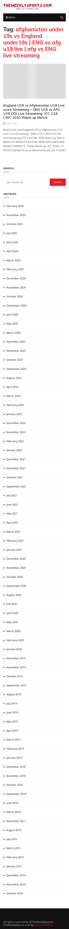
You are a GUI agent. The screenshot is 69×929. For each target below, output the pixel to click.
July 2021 (11, 495)
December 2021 (16, 459)
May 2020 (12, 622)
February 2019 (15, 748)
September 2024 (16, 305)
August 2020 (13, 595)
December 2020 (16, 558)
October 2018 (14, 785)
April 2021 (12, 522)
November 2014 (16, 884)
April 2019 (12, 730)
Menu (11, 17)
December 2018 (16, 767)
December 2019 (16, 658)
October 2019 (14, 676)
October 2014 (14, 893)
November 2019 (16, 667)
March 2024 (13, 332)
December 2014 (16, 875)
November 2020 (16, 568)
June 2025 (12, 242)
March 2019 (13, 739)
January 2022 (14, 450)
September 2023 (16, 369)
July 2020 (11, 604)
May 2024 (12, 323)
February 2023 (15, 405)
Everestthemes (43, 925)
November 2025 (16, 215)
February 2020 (15, 640)
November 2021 (16, 468)
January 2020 (14, 649)
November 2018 (16, 776)
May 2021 (12, 513)
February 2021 (15, 540)
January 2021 (14, 550)
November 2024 (16, 287)
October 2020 (14, 577)
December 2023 (16, 341)
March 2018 (13, 812)
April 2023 (12, 387)
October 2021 (14, 477)
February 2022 (15, 441)
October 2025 (14, 224)
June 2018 (12, 803)
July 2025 (11, 233)
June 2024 (12, 314)
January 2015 (14, 866)
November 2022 (16, 432)
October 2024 (14, 296)
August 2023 (13, 378)
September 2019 (16, 685)
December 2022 (16, 423)
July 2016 (11, 839)
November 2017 (16, 821)
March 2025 (13, 260)
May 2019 (12, 721)
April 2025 (12, 251)
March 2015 (13, 848)
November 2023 (16, 351)
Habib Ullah (11, 123)
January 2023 (14, 414)
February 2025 (15, 269)
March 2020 (13, 631)
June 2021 (12, 504)
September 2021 (16, 486)
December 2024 (16, 278)
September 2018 (16, 794)
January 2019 (14, 757)
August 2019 (13, 694)
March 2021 (13, 531)
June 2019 (12, 712)
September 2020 (16, 586)
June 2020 (12, 613)
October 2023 (14, 359)
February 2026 (15, 206)
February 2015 (15, 857)
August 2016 (13, 830)
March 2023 (13, 396)
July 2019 (11, 703)
